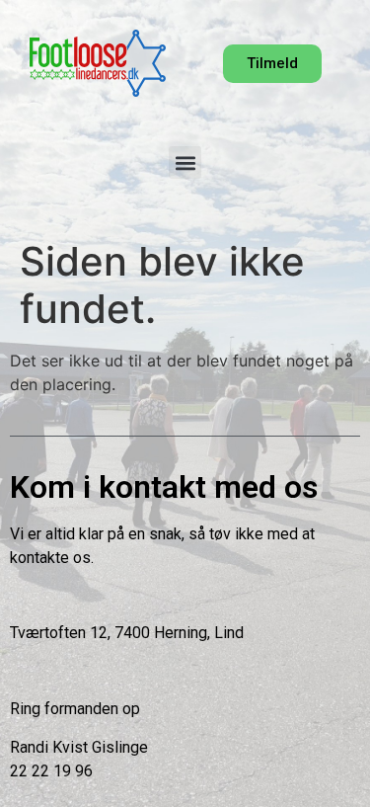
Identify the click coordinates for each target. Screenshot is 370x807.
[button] (185, 162)
